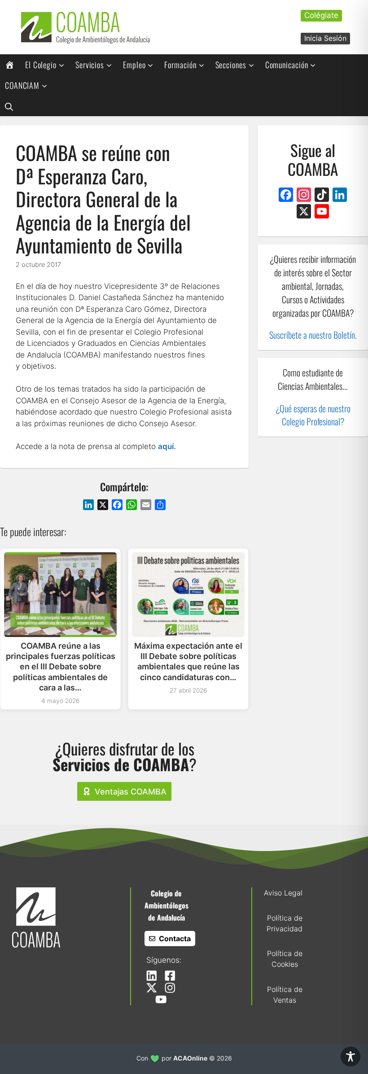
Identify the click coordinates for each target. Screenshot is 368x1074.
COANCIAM (22, 85)
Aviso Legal (283, 892)
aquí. (167, 446)
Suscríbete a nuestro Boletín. (313, 334)
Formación (180, 64)
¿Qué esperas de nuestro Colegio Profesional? (313, 415)
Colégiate (321, 15)
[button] (9, 106)
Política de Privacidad (284, 923)
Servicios (89, 64)
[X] (304, 212)
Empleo (134, 64)
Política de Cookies (284, 959)
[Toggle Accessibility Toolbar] (350, 1056)
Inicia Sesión (325, 38)
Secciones (230, 64)
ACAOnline (190, 1058)
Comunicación (286, 64)
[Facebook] (286, 196)
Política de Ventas (284, 994)
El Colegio (41, 64)
